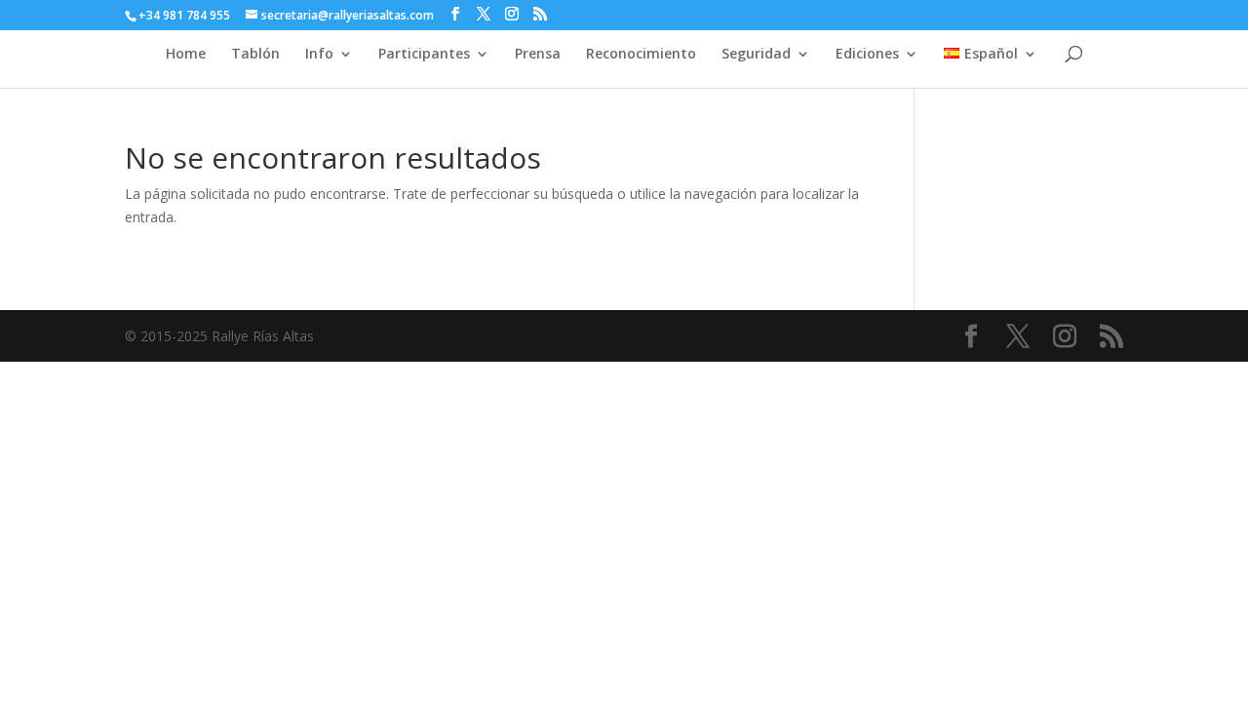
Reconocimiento (641, 54)
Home (186, 54)
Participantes (424, 54)
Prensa (538, 54)
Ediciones (867, 54)
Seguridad (756, 54)
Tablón (255, 54)
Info (319, 54)
